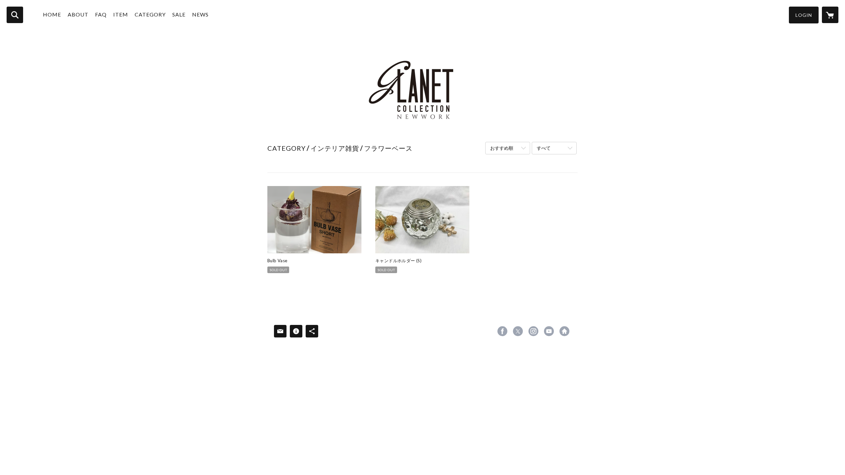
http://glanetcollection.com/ (564, 331)
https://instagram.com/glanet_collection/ (533, 331)
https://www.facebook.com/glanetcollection (502, 331)
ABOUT (78, 14)
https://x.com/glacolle (518, 331)
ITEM (120, 14)
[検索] (15, 15)
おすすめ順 (501, 148)
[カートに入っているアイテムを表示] (830, 15)
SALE (179, 14)
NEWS (200, 14)
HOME (52, 14)
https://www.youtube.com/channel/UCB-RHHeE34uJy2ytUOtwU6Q (549, 331)
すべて (544, 148)
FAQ (101, 14)
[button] (804, 15)
